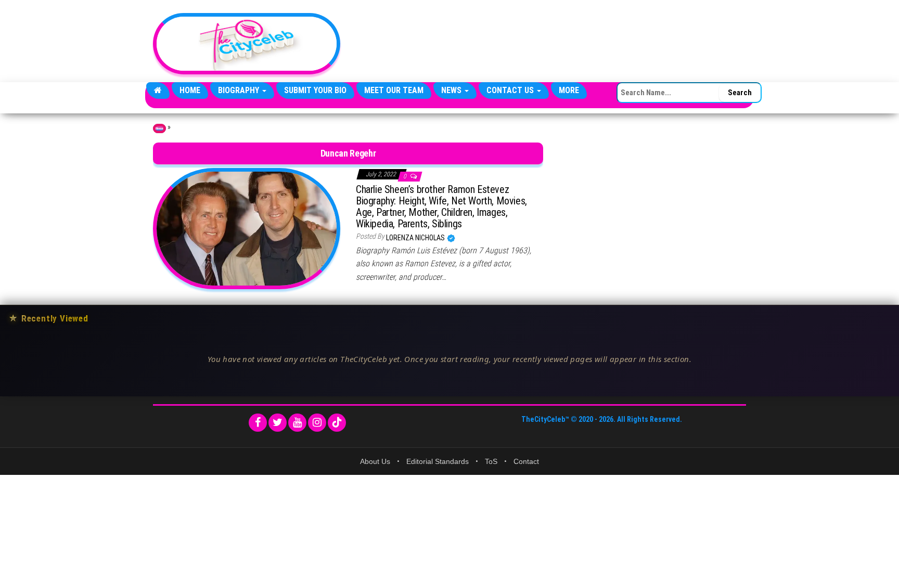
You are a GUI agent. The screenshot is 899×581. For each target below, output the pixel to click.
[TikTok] (337, 423)
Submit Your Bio (315, 90)
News (452, 90)
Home (189, 90)
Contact (526, 461)
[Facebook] (258, 423)
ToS (491, 461)
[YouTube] (297, 423)
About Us (375, 461)
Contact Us (511, 90)
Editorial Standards (437, 461)
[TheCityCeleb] (158, 90)
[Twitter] (277, 423)
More (569, 90)
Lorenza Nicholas (416, 238)
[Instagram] (317, 423)
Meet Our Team (393, 90)
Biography (239, 90)
